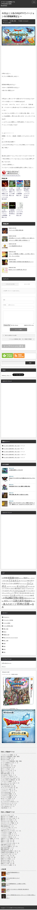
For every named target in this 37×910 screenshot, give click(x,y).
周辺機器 (9, 598)
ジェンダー (14, 586)
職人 (31, 601)
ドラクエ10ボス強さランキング (13, 878)
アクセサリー (14, 580)
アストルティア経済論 (8, 620)
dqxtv (21, 20)
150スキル (21, 578)
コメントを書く (8, 22)
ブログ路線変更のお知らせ (15, 246)
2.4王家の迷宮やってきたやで (16, 470)
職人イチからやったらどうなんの (11, 637)
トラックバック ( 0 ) (10, 284)
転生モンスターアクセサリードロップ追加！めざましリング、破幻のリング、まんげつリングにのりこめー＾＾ (22, 503)
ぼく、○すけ (30, 578)
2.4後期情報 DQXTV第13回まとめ (12, 212)
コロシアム (9, 586)
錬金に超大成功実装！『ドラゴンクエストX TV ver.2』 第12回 (27, 192)
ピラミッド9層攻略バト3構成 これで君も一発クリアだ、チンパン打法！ (22, 255)
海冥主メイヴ (8, 601)
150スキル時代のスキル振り (11, 335)
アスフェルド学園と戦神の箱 (16, 230)
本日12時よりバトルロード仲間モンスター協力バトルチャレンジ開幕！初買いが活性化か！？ (22, 239)
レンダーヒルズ (26, 595)
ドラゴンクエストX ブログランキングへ (11, 175)
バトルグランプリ (30, 588)
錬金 (4, 646)
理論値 (27, 601)
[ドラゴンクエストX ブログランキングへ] (10, 174)
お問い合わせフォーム (6, 663)
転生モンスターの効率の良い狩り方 (18, 269)
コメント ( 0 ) (27, 284)
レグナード (19, 595)
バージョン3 (25, 20)
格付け (5, 631)
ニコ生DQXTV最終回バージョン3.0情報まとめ (12, 191)
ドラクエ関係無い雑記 (8, 625)
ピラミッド (10, 593)
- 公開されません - (9, 304)
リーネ (12, 595)
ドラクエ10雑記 (7, 623)
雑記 (4, 652)
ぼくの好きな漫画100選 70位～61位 (11, 445)
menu (34, 2)
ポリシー (4, 666)
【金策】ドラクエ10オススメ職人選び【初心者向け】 (17, 889)
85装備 (16, 578)
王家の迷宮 (18, 600)
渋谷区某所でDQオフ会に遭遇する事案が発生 (19, 486)
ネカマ (23, 588)
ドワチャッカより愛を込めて (13, 588)
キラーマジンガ (23, 583)
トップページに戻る (13, 346)
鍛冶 (4, 649)
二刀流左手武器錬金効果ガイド (12, 872)
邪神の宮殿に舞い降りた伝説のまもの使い (19, 494)
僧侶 (31, 595)
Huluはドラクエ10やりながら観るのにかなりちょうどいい (22, 479)
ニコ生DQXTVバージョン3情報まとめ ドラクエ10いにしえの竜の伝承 (5, 193)
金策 (31, 604)
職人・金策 (6, 640)
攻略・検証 (13, 20)
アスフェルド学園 (25, 580)
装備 (4, 643)
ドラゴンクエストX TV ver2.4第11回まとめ (19, 212)
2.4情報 (4, 578)
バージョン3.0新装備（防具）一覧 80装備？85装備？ (20, 339)
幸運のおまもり (28, 598)
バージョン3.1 (29, 590)
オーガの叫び (15, 583)
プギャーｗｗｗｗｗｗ (21, 593)
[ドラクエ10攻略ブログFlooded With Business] (8, 4)
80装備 (11, 578)
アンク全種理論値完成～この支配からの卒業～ (16, 883)
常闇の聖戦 (18, 598)
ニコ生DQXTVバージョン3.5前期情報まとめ (4, 213)
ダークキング (22, 586)
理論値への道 (6, 634)
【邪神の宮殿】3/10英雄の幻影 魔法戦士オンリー (21, 261)
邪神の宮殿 (23, 603)
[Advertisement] (18, 60)
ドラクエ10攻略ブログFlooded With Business (15, 907)
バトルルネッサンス (8, 590)
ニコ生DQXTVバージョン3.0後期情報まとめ (19, 191)
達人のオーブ (10, 604)
